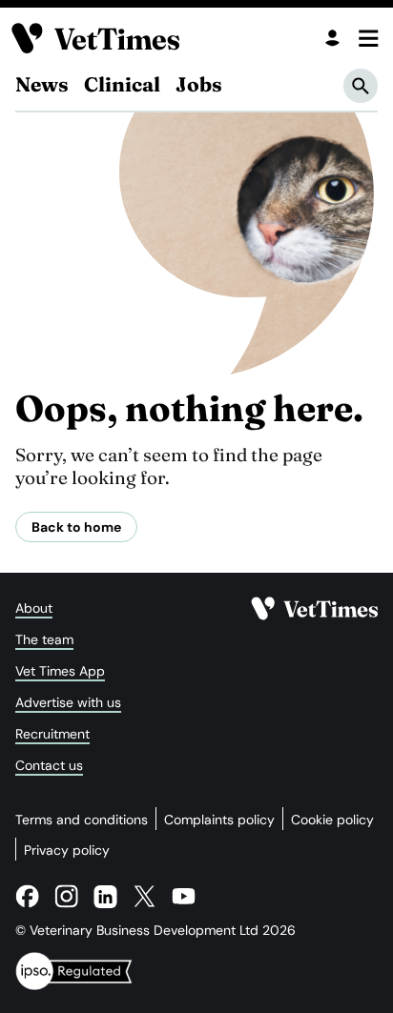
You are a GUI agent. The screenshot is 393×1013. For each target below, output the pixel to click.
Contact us (49, 765)
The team (44, 639)
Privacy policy (67, 850)
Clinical (122, 83)
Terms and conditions (81, 819)
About (33, 608)
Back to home (76, 527)
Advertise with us (68, 702)
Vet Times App (60, 670)
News (42, 83)
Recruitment (52, 733)
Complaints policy (219, 819)
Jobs (199, 83)
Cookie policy (332, 819)
